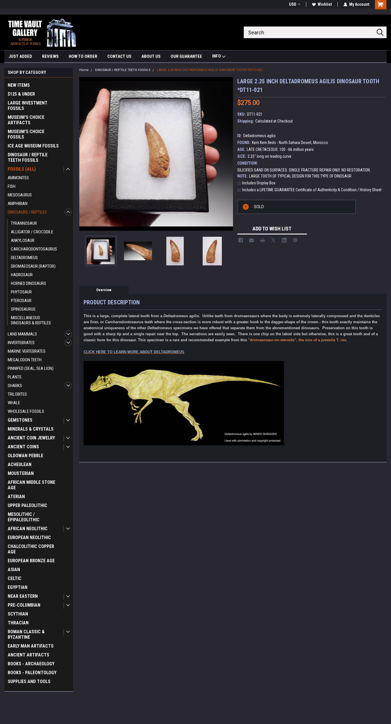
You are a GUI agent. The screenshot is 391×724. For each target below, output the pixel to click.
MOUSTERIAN (21, 473)
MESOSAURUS (20, 195)
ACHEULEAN (19, 464)
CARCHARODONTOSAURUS (34, 249)
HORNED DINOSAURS (28, 283)
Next (227, 154)
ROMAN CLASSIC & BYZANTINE (26, 634)
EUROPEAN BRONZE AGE (31, 560)
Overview (103, 290)
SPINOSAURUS (23, 309)
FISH (11, 186)
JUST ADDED (20, 56)
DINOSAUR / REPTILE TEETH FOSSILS (28, 157)
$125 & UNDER (21, 94)
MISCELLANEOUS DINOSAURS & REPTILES (31, 320)
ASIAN (14, 569)
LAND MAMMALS (22, 334)
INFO (217, 56)
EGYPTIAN (17, 587)
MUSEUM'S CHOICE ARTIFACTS (26, 120)
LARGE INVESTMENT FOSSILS (28, 105)
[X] (273, 240)
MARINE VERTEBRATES (27, 351)
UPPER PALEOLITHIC (27, 505)
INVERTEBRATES (21, 342)
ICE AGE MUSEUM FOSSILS (33, 146)
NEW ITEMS (19, 85)
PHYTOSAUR (21, 292)
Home (84, 70)
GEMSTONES (20, 420)
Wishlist (325, 4)
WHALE (14, 402)
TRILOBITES (17, 394)
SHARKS (15, 385)
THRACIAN (18, 623)
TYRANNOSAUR (24, 223)
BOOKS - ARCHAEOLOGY (31, 663)
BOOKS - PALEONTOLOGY (32, 672)
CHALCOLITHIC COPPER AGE (31, 549)
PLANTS (14, 377)
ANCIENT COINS (23, 446)
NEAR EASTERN (23, 596)
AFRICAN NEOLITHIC (28, 528)
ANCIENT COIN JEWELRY (31, 438)
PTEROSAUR (21, 300)
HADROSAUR (22, 274)
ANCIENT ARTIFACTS (28, 655)
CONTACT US (119, 56)
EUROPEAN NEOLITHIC (29, 537)
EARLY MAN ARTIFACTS (31, 646)
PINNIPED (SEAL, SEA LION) (31, 368)
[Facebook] (240, 240)
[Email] (251, 240)
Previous (85, 154)
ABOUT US (151, 56)
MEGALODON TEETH (25, 359)
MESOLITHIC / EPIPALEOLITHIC (24, 517)
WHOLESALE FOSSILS (26, 411)
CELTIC (14, 578)
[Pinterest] (295, 240)
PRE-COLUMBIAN (24, 605)
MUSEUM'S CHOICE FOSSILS (26, 134)
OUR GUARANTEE (186, 56)
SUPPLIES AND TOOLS (29, 681)
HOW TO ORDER (83, 56)
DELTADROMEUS (24, 257)
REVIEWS (50, 56)
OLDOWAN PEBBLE (25, 455)
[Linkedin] (284, 240)
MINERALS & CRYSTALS (31, 429)
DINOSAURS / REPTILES (27, 212)
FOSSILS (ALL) (22, 169)
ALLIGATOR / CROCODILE (32, 231)
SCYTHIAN (18, 614)
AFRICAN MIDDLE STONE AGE (31, 485)
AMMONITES (18, 177)
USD (292, 4)
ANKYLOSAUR (22, 240)
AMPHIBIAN (17, 203)
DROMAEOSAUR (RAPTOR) (33, 266)
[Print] (262, 240)
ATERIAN (16, 496)
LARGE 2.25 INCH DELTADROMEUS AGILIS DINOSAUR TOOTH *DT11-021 (210, 70)
